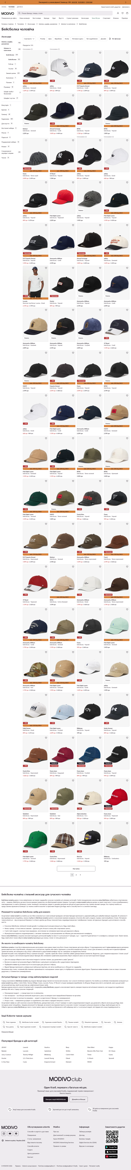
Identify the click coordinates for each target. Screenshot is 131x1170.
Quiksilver (47, 1051)
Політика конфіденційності (46, 1166)
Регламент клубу (94, 1166)
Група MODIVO (58, 1139)
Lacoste (25, 1051)
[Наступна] (125, 2)
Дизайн (103, 39)
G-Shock (90, 1058)
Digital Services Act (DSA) (87, 1142)
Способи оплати (33, 1146)
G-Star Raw (5, 1062)
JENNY (4, 1047)
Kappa (111, 1047)
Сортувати (28, 39)
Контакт (30, 1157)
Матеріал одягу (77, 39)
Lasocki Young (49, 1058)
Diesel (68, 1058)
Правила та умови (59, 1146)
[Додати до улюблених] (46, 52)
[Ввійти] (118, 13)
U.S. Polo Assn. (28, 1058)
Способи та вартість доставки (38, 1131)
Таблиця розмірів (85, 1131)
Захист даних (83, 1166)
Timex (89, 1054)
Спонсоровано (27, 49)
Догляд (81, 1135)
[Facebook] (16, 1133)
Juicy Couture (6, 1054)
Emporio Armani (49, 1062)
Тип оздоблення (92, 39)
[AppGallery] (111, 1156)
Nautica (47, 1047)
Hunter (4, 1058)
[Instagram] (4, 1133)
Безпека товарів (84, 1139)
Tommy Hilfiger (28, 1054)
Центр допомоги (33, 1153)
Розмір (42, 39)
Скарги (29, 1150)
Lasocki (25, 1047)
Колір (67, 39)
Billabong (47, 1054)
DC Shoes (112, 1051)
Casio (25, 1062)
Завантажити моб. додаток (110, 7)
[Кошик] (127, 13)
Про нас (56, 1131)
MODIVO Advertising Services (63, 1142)
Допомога (125, 7)
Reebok (4, 1051)
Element (68, 1062)
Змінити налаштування (29, 1166)
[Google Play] (111, 1147)
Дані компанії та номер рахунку (64, 1135)
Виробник (58, 39)
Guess (111, 1054)
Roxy (67, 1047)
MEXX (89, 1062)
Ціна (49, 39)
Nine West (90, 1047)
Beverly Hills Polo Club (95, 1051)
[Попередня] (5, 2)
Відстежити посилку (34, 1142)
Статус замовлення (34, 1139)
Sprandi (111, 1058)
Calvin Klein (70, 1054)
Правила (18, 1166)
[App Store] (111, 1152)
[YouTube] (10, 1133)
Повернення (31, 1135)
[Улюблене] (122, 13)
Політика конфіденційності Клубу (67, 1166)
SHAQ (68, 1051)
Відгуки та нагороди (86, 1146)
